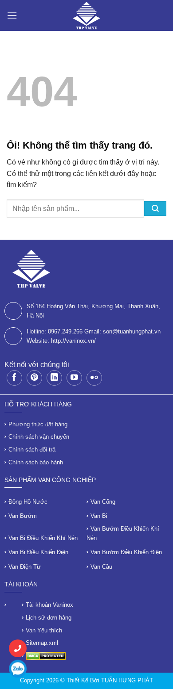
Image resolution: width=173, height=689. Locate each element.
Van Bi (98, 516)
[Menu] (12, 15)
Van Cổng (102, 501)
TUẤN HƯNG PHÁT (127, 680)
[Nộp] (155, 208)
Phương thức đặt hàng (37, 424)
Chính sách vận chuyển (38, 436)
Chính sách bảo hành (35, 462)
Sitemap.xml (42, 642)
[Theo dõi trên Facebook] (14, 378)
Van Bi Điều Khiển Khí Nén (43, 538)
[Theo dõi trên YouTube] (74, 378)
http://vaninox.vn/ (73, 340)
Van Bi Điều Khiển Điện (38, 552)
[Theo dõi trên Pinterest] (34, 378)
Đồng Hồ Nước (27, 501)
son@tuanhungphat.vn (132, 331)
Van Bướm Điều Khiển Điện (126, 552)
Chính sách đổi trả (31, 449)
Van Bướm (22, 516)
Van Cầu (101, 566)
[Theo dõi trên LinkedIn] (54, 378)
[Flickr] (94, 378)
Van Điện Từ (24, 566)
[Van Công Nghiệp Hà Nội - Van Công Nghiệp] (86, 15)
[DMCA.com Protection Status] (46, 655)
